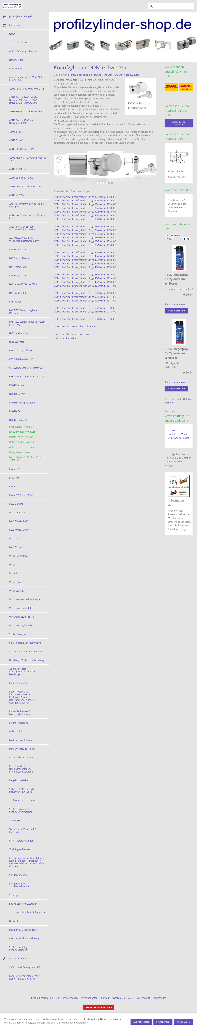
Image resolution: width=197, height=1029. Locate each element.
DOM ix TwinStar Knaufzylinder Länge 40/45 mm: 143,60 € (85, 256)
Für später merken (175, 304)
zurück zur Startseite (65, 338)
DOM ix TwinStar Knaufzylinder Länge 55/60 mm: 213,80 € (85, 311)
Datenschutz (143, 997)
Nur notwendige (141, 1021)
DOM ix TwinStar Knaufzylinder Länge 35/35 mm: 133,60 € (85, 226)
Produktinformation (42, 997)
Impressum (160, 997)
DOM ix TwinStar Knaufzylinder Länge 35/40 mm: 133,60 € (85, 230)
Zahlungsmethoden (67, 997)
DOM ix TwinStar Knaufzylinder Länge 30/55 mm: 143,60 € (85, 215)
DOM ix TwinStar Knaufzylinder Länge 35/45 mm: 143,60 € (85, 234)
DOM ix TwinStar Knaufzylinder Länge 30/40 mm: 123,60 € (85, 204)
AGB (130, 997)
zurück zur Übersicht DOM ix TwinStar (74, 334)
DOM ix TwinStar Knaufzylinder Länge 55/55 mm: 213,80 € (85, 308)
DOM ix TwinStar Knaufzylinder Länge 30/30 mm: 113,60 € (85, 196)
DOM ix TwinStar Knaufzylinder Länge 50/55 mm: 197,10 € (85, 296)
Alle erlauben (183, 1021)
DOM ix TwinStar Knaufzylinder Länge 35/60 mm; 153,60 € (85, 245)
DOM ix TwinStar (103, 74)
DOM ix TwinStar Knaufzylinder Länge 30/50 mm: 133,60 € (85, 211)
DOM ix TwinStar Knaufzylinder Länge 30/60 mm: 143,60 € (85, 219)
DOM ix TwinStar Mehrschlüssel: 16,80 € (75, 326)
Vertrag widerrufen (98, 1007)
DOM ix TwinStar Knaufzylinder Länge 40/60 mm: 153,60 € (85, 267)
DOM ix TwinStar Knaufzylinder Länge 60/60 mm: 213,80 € (85, 319)
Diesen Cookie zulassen (178, 123)
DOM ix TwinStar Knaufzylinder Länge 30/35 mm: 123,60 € (85, 200)
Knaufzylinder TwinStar (126, 74)
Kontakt (105, 997)
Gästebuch (119, 997)
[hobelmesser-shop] (179, 486)
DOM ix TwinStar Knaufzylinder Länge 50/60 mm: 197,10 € (85, 300)
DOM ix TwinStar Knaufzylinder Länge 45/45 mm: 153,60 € (85, 274)
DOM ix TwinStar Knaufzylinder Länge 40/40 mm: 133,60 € (85, 252)
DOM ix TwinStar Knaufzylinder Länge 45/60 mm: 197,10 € (85, 285)
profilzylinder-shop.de (80, 74)
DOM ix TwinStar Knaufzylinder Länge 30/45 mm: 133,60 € (85, 208)
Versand (169, 402)
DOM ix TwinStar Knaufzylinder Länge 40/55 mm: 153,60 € (85, 263)
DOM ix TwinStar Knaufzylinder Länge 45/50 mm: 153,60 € (85, 278)
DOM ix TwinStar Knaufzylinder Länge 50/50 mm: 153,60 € (85, 293)
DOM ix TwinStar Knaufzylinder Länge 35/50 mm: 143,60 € (85, 237)
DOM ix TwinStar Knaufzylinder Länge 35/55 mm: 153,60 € (85, 241)
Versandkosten (89, 997)
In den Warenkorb (176, 310)
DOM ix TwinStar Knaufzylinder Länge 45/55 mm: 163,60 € (85, 282)
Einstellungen (163, 1021)
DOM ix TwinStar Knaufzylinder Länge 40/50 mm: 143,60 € (85, 259)
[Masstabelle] (179, 157)
